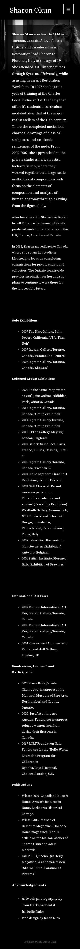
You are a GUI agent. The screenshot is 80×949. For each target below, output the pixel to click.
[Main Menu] (68, 9)
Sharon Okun (31, 10)
